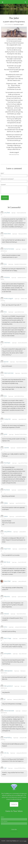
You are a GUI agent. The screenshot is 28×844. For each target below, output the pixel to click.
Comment (3, 184)
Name (2, 173)
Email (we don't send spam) (7, 178)
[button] (2, 2)
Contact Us (14, 804)
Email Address (4, 821)
